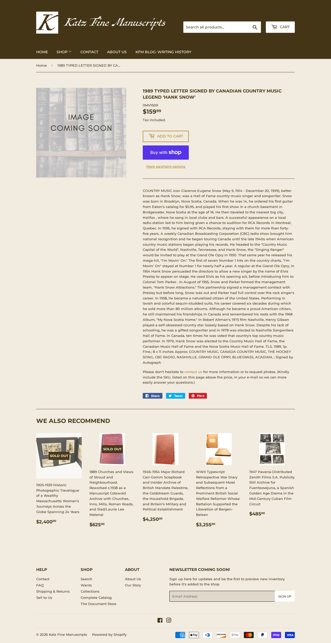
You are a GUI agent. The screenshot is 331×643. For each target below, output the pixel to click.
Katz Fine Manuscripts (68, 634)
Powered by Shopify (109, 634)
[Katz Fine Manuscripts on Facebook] (160, 621)
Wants (86, 585)
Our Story (133, 585)
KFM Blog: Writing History (163, 52)
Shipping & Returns (53, 591)
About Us (117, 52)
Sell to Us (44, 597)
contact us (193, 372)
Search (86, 579)
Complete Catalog (96, 597)
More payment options (165, 166)
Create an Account (280, 15)
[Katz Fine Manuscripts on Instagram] (168, 621)
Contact (89, 52)
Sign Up (284, 596)
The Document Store (98, 604)
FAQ (40, 585)
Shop (63, 52)
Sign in (254, 15)
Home (42, 52)
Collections (90, 591)
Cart (284, 27)
